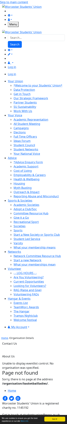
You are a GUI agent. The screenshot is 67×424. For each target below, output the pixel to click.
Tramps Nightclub (26, 316)
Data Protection (24, 90)
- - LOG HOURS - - (25, 273)
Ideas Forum (22, 141)
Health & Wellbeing (26, 179)
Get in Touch (22, 94)
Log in (12, 67)
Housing (19, 183)
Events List (21, 303)
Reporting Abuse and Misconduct (36, 196)
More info (24, 421)
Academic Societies (26, 205)
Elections (20, 132)
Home (4, 338)
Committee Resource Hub (31, 213)
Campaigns (21, 128)
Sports (18, 230)
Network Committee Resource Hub (37, 256)
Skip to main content (14, 2)
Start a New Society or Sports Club (37, 235)
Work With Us (23, 111)
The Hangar (21, 311)
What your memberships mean (35, 264)
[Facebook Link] (5, 398)
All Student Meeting (27, 124)
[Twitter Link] (12, 398)
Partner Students (25, 102)
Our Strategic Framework (31, 98)
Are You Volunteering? (29, 277)
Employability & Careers (30, 175)
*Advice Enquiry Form (28, 162)
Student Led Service (27, 239)
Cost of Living (23, 171)
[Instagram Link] (18, 398)
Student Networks (26, 149)
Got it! (54, 419)
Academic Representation (31, 119)
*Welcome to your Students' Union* (38, 85)
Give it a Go (21, 218)
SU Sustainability (25, 107)
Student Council (24, 145)
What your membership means (35, 247)
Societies (20, 226)
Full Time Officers (25, 137)
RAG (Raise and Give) (27, 290)
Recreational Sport (26, 222)
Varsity (18, 243)
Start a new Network (27, 260)
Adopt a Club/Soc (25, 209)
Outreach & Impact (26, 192)
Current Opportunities (29, 281)
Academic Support (26, 166)
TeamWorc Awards (26, 307)
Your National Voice (27, 154)
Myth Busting (23, 188)
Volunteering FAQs (26, 294)
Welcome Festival (25, 320)
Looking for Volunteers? (30, 286)
